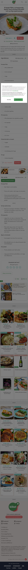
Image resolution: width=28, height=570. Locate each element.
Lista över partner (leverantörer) (8, 96)
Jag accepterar (18, 99)
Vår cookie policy (15, 90)
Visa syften (9, 99)
